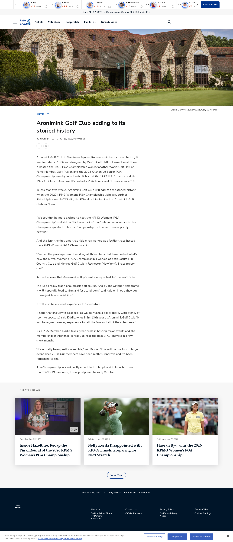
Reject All (177, 536)
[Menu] (16, 22)
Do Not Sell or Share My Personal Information (101, 516)
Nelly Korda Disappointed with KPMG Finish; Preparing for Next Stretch (115, 450)
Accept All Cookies (201, 536)
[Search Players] (169, 22)
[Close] (227, 535)
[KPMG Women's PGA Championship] (25, 22)
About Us (95, 509)
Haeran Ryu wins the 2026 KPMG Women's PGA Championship (179, 450)
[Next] (197, 4)
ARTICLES (43, 114)
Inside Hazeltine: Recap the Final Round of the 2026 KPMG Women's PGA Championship (45, 450)
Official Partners (133, 513)
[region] (116, 536)
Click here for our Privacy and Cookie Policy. (60, 538)
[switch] (46, 6)
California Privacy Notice (168, 514)
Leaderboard (210, 4)
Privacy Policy (167, 509)
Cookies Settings (154, 536)
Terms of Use (201, 509)
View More (116, 475)
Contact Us (131, 509)
